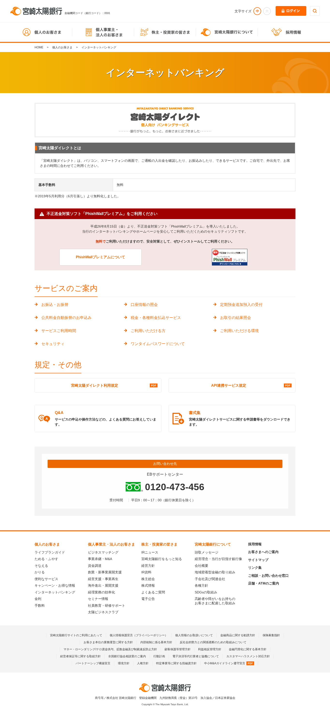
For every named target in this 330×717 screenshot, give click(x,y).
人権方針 (143, 663)
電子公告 (148, 599)
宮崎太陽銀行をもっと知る (161, 559)
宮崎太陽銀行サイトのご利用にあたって (76, 635)
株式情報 (148, 585)
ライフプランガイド (50, 552)
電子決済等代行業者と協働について (195, 656)
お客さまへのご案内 (263, 552)
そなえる (41, 566)
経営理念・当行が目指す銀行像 (218, 559)
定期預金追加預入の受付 (241, 305)
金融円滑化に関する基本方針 (247, 649)
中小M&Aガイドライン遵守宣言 (224, 663)
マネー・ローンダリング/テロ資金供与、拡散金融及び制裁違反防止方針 (110, 649)
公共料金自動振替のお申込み (66, 318)
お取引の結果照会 (235, 318)
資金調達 (94, 566)
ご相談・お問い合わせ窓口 (268, 575)
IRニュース (149, 552)
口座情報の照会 (144, 305)
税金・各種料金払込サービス (156, 318)
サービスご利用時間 (58, 331)
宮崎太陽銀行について (213, 544)
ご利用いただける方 (148, 331)
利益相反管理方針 (209, 649)
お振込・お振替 (54, 305)
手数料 (40, 605)
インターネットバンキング (55, 592)
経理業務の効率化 (101, 592)
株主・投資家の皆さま (159, 544)
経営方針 (148, 566)
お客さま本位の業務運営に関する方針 (108, 642)
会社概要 (201, 566)
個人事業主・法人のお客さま (111, 544)
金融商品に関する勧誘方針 (237, 635)
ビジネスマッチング (103, 552)
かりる (40, 572)
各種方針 (201, 585)
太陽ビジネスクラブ (103, 612)
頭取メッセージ (206, 552)
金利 (38, 599)
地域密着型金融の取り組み (215, 572)
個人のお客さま (62, 47)
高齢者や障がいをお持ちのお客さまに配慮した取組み (215, 601)
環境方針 (123, 663)
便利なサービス (46, 579)
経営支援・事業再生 (103, 579)
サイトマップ (258, 560)
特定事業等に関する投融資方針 (176, 663)
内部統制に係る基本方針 (156, 642)
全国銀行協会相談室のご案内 (127, 656)
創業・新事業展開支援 (105, 572)
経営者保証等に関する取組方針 (80, 656)
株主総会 (148, 579)
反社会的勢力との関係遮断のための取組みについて (213, 642)
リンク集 (255, 567)
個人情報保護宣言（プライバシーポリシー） (139, 635)
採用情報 (255, 544)
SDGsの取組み (206, 592)
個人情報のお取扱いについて (194, 635)
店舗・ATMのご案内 (263, 583)
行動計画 (159, 656)
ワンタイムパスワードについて (158, 344)
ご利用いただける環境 (239, 331)
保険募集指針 (271, 635)
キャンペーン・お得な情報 (55, 585)
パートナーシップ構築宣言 (93, 663)
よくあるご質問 (153, 592)
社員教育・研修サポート (106, 605)
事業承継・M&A (100, 559)
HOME (39, 47)
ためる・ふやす (46, 559)
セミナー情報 (98, 599)
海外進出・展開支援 (103, 585)
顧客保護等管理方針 (178, 649)
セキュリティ (53, 344)
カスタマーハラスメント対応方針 (248, 656)
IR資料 (146, 572)
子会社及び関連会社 (210, 579)
